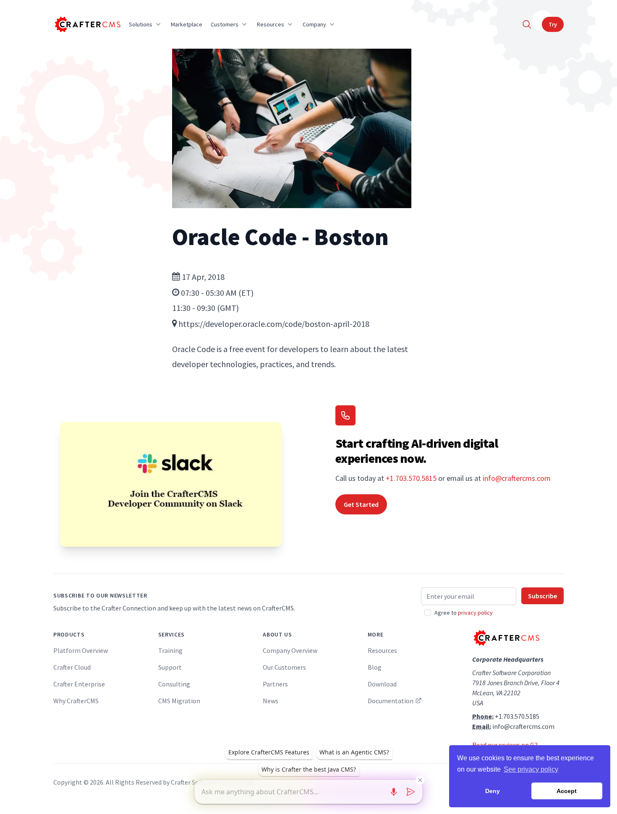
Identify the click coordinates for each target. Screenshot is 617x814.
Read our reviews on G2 (505, 745)
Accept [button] (567, 791)
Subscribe (542, 596)
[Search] (527, 24)
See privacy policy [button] (531, 769)
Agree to (463, 612)
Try (553, 24)
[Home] (86, 24)
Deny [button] (492, 791)
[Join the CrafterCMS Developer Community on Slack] (171, 484)
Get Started (361, 504)
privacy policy (475, 612)
